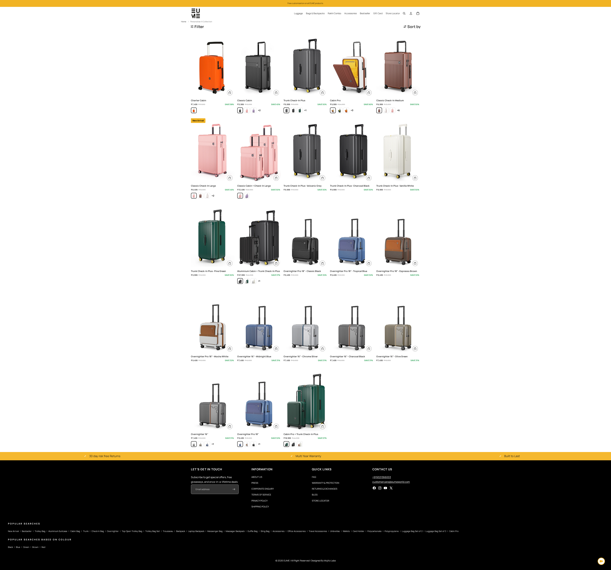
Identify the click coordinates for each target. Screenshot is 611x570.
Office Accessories (297, 531)
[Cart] (417, 13)
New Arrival (13, 531)
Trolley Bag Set (152, 531)
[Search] (404, 13)
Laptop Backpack (196, 531)
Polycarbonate (374, 531)
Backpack (180, 531)
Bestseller (27, 531)
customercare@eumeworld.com (391, 481)
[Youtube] (385, 488)
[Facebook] (374, 488)
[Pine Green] (300, 110)
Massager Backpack (235, 531)
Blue (18, 547)
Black (10, 547)
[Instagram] (380, 488)
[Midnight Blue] (207, 444)
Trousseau (168, 531)
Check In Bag (97, 531)
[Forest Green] (339, 110)
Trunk (85, 531)
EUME (287, 560)
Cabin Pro (454, 531)
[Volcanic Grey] (286, 110)
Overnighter (113, 531)
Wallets (346, 531)
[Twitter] (391, 488)
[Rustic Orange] (194, 110)
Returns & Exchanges (324, 488)
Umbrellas (335, 531)
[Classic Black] (253, 444)
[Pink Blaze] (247, 110)
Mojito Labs (330, 560)
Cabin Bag (75, 531)
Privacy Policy (259, 500)
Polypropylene (392, 531)
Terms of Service (261, 494)
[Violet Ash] (253, 110)
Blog (315, 494)
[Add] (322, 178)
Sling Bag (265, 531)
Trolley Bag (40, 531)
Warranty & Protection (325, 482)
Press (254, 482)
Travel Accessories (318, 531)
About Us (256, 476)
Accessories (278, 531)
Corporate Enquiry (262, 488)
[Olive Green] (200, 444)
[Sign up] (234, 489)
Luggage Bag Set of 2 (412, 531)
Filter (199, 26)
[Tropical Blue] (240, 444)
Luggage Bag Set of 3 (435, 531)
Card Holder (358, 531)
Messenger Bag (215, 531)
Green (26, 547)
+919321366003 (381, 477)
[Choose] (230, 93)
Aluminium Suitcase (57, 531)
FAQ (314, 476)
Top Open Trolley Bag (132, 531)
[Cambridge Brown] (379, 110)
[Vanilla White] (253, 281)
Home (183, 21)
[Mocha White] (333, 110)
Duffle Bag (253, 531)
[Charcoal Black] (240, 110)
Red (43, 547)
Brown (35, 547)
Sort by (414, 26)
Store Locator (320, 500)
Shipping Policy (260, 506)
